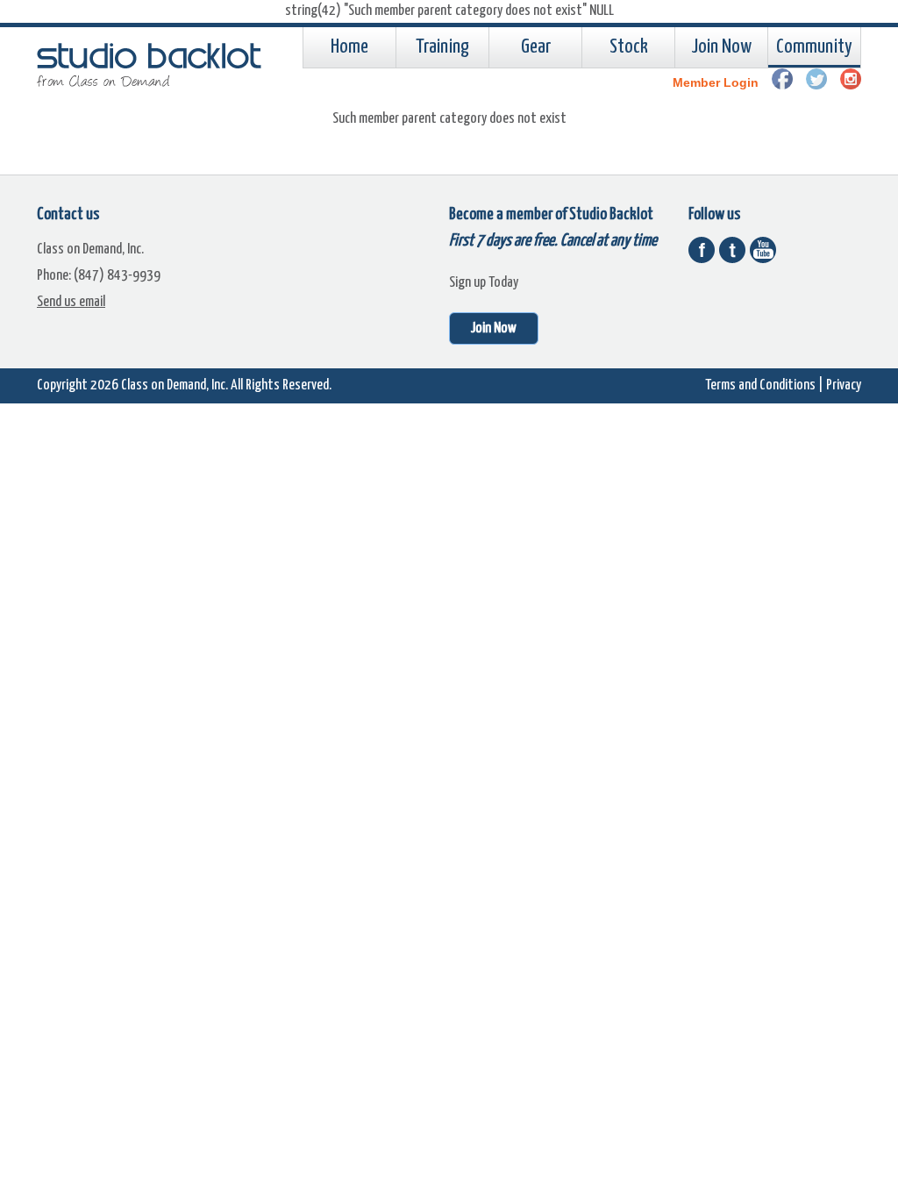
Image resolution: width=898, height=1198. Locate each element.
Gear (536, 47)
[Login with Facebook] (782, 85)
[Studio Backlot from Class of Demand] (151, 82)
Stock (628, 47)
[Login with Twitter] (816, 85)
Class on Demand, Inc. (174, 385)
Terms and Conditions (760, 385)
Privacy (843, 385)
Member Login (716, 82)
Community (814, 47)
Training (442, 47)
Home (349, 47)
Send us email (71, 302)
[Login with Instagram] (850, 85)
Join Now (721, 47)
